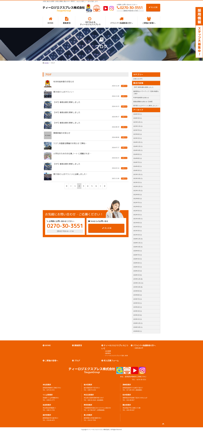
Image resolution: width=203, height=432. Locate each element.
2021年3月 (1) (137, 231)
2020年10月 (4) (137, 247)
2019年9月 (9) (137, 291)
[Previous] (71, 186)
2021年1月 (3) (137, 235)
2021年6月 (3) (137, 223)
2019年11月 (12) (138, 283)
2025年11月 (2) (137, 126)
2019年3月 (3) (137, 311)
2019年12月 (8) (137, 279)
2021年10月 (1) (137, 219)
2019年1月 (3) (137, 319)
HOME (48, 345)
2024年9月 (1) (137, 154)
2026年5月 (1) (137, 114)
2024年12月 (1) (137, 142)
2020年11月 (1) (137, 243)
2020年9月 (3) (137, 251)
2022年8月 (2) (137, 198)
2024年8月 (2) (137, 158)
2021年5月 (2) (137, 227)
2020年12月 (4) (137, 239)
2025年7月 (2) (137, 130)
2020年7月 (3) (137, 255)
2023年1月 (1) (137, 182)
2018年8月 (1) (137, 331)
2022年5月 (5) (137, 211)
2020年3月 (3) (137, 267)
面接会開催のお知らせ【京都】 (143, 101)
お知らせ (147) (137, 79)
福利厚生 (108, 353)
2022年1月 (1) (137, 215)
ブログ (77, 361)
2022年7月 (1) (137, 202)
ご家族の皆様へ (51, 361)
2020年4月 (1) (137, 263)
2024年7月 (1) (137, 162)
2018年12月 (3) (137, 323)
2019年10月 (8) (137, 287)
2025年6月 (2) (137, 134)
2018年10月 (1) (137, 327)
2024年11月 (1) (137, 146)
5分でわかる (90, 23)
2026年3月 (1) (137, 118)
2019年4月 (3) (137, 307)
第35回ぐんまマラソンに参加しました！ (146, 105)
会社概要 (108, 351)
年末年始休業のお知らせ (141, 97)
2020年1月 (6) (137, 275)
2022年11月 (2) (137, 190)
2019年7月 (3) (137, 299)
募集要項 (78, 345)
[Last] (105, 186)
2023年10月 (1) (137, 178)
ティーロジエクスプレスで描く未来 (116, 355)
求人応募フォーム (111, 361)
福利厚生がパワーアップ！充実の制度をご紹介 (146, 92)
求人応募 (154, 7)
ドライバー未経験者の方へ (144, 345)
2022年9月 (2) (137, 194)
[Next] (100, 186)
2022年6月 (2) (137, 206)
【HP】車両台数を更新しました (143, 87)
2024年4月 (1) (137, 166)
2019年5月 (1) (137, 303)
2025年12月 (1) (137, 122)
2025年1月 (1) (137, 138)
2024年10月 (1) (137, 150)
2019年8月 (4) (137, 295)
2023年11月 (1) (137, 174)
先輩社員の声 (139, 348)
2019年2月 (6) (137, 315)
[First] (66, 186)
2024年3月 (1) (137, 170)
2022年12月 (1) (137, 186)
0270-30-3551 (131, 7)
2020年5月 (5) (137, 259)
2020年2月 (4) (137, 271)
